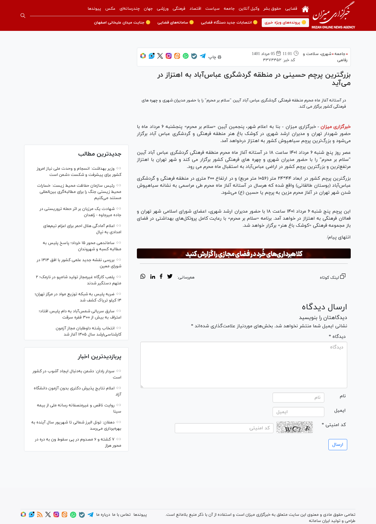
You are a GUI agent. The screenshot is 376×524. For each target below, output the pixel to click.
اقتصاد (195, 8)
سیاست (212, 8)
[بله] (194, 58)
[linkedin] (152, 277)
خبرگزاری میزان (335, 127)
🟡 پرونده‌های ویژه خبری (285, 22)
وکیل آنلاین (249, 8)
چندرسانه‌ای (130, 8)
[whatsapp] (142, 277)
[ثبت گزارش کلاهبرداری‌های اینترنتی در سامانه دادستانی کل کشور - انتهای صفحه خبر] (244, 253)
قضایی (291, 8)
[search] (23, 15)
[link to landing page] (333, 15)
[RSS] (40, 516)
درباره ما (103, 515)
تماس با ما (121, 515)
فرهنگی (179, 8)
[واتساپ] (186, 58)
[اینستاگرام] (169, 58)
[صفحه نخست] (305, 8)
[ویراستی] (152, 58)
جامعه (229, 8)
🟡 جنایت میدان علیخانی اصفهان (122, 22)
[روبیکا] (143, 58)
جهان (148, 8)
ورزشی (163, 8)
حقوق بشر (272, 8)
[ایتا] (177, 58)
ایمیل (340, 410)
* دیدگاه (337, 336)
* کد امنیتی (334, 425)
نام (343, 396)
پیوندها (94, 8)
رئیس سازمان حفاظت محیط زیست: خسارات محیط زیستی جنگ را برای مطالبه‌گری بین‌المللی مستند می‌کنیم (79, 192)
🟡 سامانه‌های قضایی (175, 22)
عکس (110, 8)
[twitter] (169, 277)
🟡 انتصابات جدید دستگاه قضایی (229, 22)
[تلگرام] (203, 58)
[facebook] (161, 277)
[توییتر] (160, 58)
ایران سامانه (319, 521)
